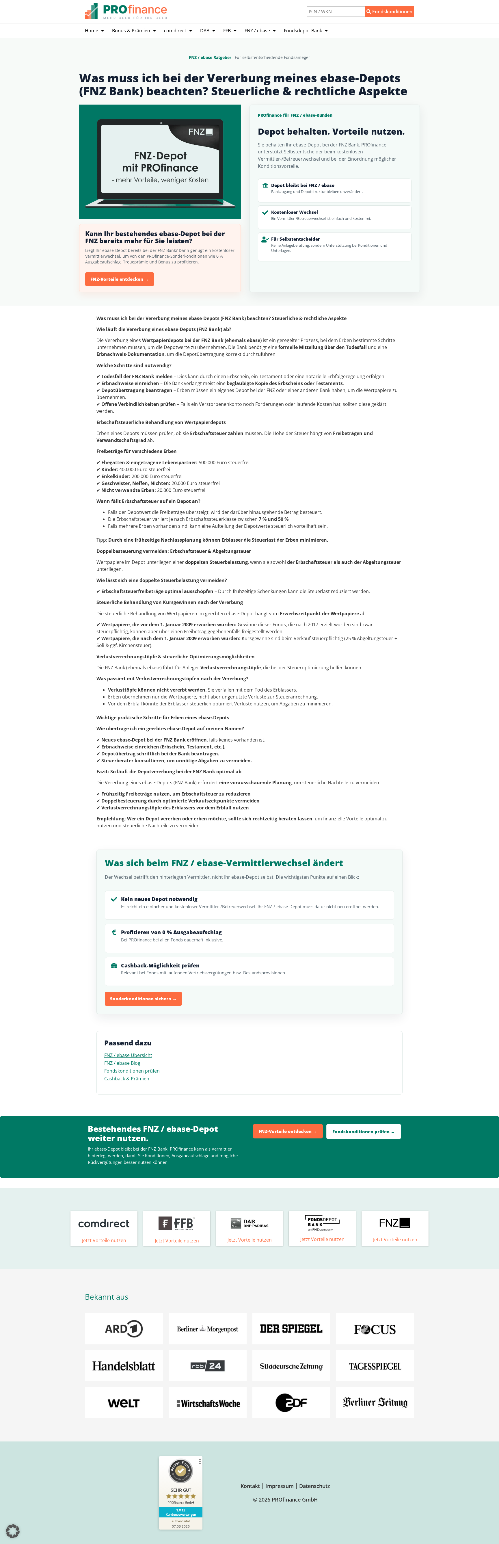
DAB (204, 30)
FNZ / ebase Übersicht (128, 1055)
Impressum (279, 1485)
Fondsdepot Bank (303, 30)
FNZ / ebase (257, 30)
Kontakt (250, 1485)
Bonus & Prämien (131, 30)
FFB (227, 30)
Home (91, 30)
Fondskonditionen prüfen (132, 1071)
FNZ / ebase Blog (122, 1063)
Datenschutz (314, 1485)
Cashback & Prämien (126, 1078)
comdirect (175, 30)
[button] (12, 1531)
